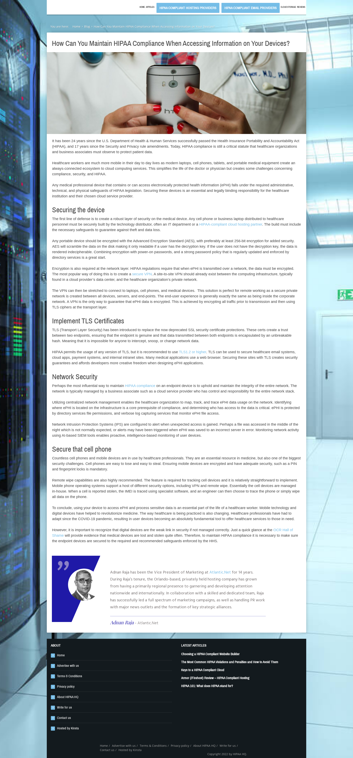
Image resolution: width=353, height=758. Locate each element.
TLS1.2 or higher (192, 352)
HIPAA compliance (140, 386)
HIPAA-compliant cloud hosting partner (230, 224)
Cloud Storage (288, 7)
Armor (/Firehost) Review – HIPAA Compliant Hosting (215, 678)
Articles (150, 7)
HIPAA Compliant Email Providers (251, 8)
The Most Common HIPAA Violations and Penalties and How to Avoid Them (229, 662)
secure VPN (142, 274)
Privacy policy (66, 686)
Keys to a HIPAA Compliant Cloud (202, 670)
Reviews (301, 7)
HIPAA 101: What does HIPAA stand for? (207, 686)
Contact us (64, 718)
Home (142, 7)
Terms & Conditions (69, 676)
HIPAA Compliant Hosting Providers (188, 8)
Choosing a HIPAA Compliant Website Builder (210, 654)
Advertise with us (68, 666)
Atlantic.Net (220, 572)
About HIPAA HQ (67, 697)
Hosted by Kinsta (68, 728)
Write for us (64, 707)
